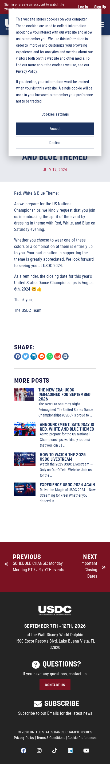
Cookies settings (55, 114)
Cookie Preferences (82, 738)
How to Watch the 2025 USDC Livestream (63, 456)
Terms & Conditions (51, 738)
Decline (55, 143)
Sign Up (100, 7)
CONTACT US (55, 685)
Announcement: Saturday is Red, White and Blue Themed (67, 426)
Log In (83, 7)
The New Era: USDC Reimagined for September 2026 (64, 394)
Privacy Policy (24, 738)
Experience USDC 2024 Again (67, 484)
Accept (55, 128)
